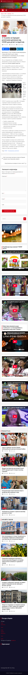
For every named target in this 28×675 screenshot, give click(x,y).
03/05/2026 (5, 494)
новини (3, 579)
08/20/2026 (5, 587)
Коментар (4, 176)
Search (24, 218)
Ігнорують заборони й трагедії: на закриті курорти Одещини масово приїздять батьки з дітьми (13, 584)
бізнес (3, 555)
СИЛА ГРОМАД (8, 5)
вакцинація (11, 150)
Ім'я (3, 193)
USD (8, 667)
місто (3, 601)
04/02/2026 (5, 473)
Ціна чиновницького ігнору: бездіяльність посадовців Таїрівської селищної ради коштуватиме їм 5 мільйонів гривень (14, 537)
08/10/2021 (5, 44)
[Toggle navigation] (6, 10)
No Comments (20, 44)
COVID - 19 (6, 150)
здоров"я (4, 35)
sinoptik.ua (13, 640)
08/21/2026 (5, 541)
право (3, 532)
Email (3, 199)
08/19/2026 (5, 611)
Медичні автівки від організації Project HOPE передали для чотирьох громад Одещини (13, 470)
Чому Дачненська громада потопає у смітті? (15, 163)
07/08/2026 (5, 450)
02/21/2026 (5, 515)
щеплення (16, 150)
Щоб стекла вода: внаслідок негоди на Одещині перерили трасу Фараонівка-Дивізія (14, 158)
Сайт (3, 204)
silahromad (12, 44)
